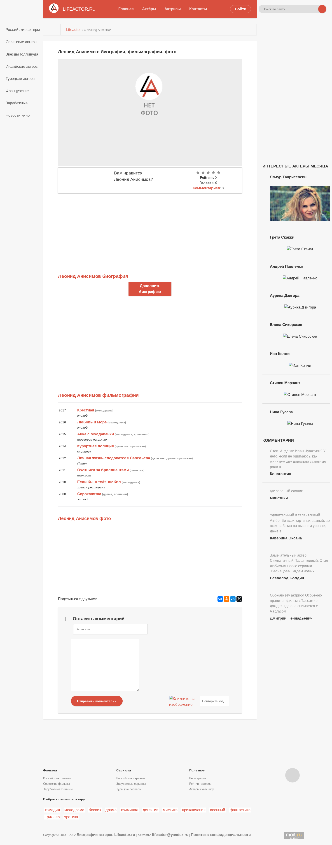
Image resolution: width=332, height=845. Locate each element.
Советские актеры (21, 41)
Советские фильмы (56, 783)
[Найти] (322, 9)
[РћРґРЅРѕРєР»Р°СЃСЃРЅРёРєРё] (226, 599)
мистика (170, 810)
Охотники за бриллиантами (103, 470)
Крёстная (85, 410)
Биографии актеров (95, 834)
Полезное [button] (197, 770)
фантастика (240, 810)
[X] (239, 599)
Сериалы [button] (123, 770)
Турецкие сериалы (128, 789)
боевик (95, 810)
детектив (150, 810)
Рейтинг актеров (200, 783)
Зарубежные (17, 103)
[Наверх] (292, 775)
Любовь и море (92, 422)
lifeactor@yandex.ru (170, 834)
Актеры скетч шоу (201, 789)
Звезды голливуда (22, 54)
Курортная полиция (95, 446)
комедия (52, 810)
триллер (52, 817)
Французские (17, 90)
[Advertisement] (150, 227)
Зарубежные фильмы (57, 789)
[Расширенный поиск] (314, 9)
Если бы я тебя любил (99, 482)
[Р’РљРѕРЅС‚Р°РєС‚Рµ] (220, 599)
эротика (71, 817)
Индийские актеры (22, 66)
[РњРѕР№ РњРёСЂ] (233, 599)
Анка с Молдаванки (95, 434)
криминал (129, 810)
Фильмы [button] (50, 770)
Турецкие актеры (20, 78)
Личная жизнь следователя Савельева (113, 458)
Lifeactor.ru (124, 834)
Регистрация (197, 778)
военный (217, 810)
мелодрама (74, 810)
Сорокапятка (89, 494)
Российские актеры (23, 29)
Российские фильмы (57, 778)
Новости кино (18, 115)
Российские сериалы (130, 778)
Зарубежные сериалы (131, 783)
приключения (194, 810)
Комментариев (206, 188)
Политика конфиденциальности (221, 834)
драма (111, 810)
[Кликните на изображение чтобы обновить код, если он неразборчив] (184, 701)
